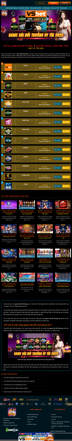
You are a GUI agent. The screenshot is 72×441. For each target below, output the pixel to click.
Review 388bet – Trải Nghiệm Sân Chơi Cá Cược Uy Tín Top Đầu (45, 260)
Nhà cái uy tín (55, 8)
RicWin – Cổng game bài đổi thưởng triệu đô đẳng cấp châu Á (45, 212)
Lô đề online (46, 8)
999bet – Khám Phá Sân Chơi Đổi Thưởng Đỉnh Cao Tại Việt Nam (27, 212)
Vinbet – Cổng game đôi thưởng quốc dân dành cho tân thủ (9, 212)
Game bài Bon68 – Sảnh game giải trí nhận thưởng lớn (63, 260)
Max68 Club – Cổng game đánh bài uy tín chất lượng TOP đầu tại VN (45, 285)
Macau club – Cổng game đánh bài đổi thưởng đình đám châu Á (27, 236)
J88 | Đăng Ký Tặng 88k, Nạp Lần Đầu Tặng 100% (27, 284)
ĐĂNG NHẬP (41, 3)
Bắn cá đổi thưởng (35, 8)
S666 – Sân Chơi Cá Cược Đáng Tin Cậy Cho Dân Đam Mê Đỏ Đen (63, 285)
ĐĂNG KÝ (53, 3)
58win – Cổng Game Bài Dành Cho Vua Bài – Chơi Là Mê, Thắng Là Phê (45, 236)
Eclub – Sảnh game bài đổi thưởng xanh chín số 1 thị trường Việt (9, 285)
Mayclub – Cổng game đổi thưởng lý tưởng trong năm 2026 (9, 260)
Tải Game (58, 67)
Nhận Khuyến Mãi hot (44, 68)
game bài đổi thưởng (21, 304)
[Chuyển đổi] (2, 377)
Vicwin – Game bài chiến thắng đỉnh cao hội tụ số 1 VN (63, 236)
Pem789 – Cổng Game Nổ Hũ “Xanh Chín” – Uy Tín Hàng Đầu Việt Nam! (63, 212)
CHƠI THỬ (65, 3)
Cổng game (63, 8)
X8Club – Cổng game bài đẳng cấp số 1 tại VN (9, 235)
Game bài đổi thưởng (11, 8)
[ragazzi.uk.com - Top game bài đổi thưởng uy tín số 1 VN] (8, 3)
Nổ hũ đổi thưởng (24, 8)
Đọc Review (66, 67)
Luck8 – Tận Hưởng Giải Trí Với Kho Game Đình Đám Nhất (27, 260)
